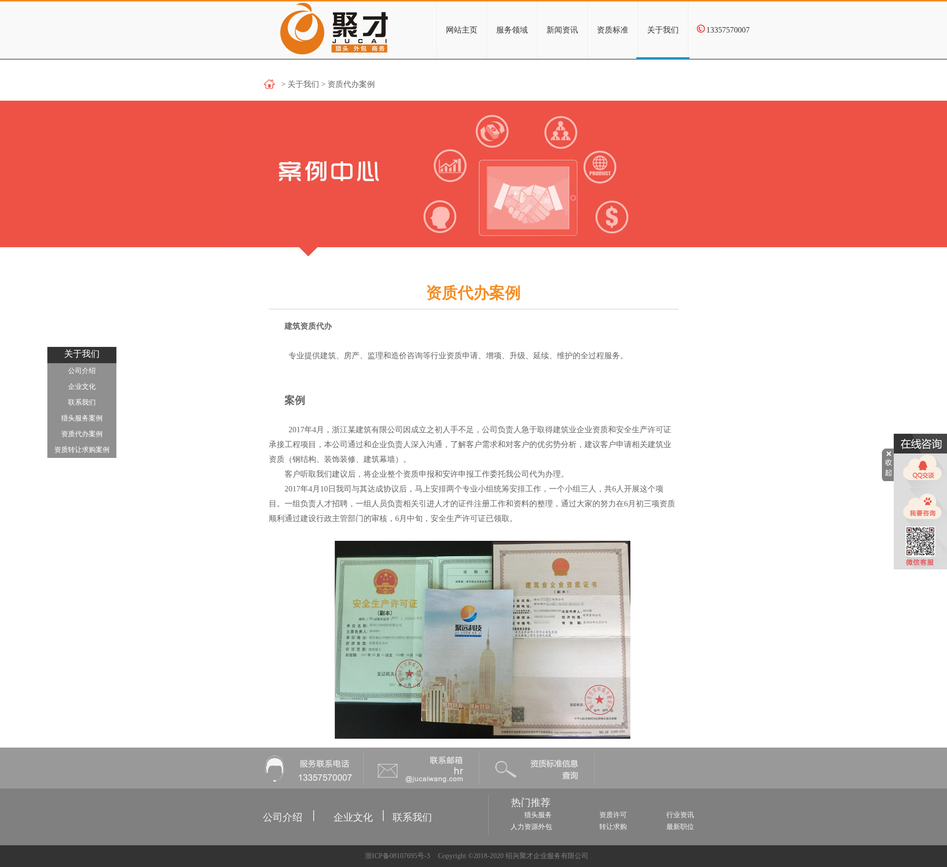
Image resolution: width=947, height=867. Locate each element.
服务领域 (512, 30)
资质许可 (613, 815)
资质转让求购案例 (81, 449)
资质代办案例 (82, 434)
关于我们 (663, 30)
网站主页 (461, 30)
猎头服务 (538, 815)
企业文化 (82, 386)
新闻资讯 (562, 30)
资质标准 (612, 30)
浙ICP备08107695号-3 (396, 856)
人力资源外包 (531, 826)
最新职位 (680, 826)
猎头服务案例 (82, 418)
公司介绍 (82, 371)
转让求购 (613, 826)
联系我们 (82, 402)
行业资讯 (680, 815)
